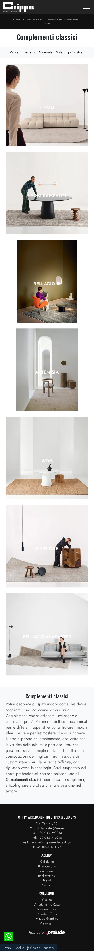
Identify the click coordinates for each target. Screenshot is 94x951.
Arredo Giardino (47, 918)
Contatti (47, 885)
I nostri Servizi (47, 871)
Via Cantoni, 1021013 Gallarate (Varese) (47, 825)
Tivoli (47, 107)
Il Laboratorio (47, 866)
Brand (47, 880)
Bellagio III (47, 283)
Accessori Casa (32, 19)
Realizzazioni (47, 875)
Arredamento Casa (47, 904)
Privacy (6, 947)
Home (16, 19)
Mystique (47, 548)
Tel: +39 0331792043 (47, 832)
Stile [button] (59, 52)
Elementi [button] (28, 52)
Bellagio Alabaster (47, 636)
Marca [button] (14, 52)
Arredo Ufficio (47, 914)
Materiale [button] (45, 52)
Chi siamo (47, 861)
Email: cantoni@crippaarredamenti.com (47, 842)
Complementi (53, 19)
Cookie (19, 947)
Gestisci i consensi (42, 947)
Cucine (47, 899)
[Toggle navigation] (86, 7)
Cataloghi (46, 923)
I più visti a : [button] (76, 52)
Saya (47, 460)
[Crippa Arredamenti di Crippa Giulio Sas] (18, 7)
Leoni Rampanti (47, 195)
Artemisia (47, 372)
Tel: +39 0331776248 (47, 837)
